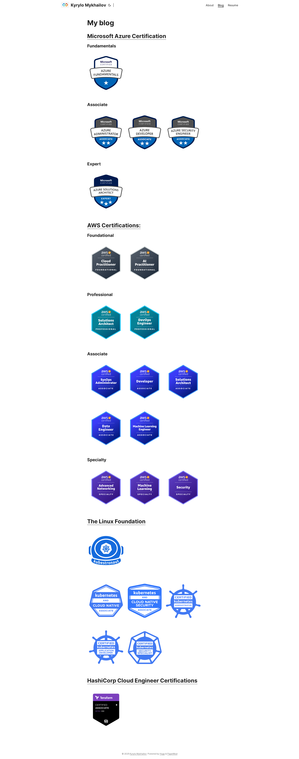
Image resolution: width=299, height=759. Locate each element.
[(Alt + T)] (109, 5)
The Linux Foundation (116, 521)
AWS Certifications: (114, 225)
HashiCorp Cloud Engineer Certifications (142, 680)
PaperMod (172, 753)
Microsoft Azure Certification (126, 36)
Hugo (162, 753)
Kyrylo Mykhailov (88, 5)
